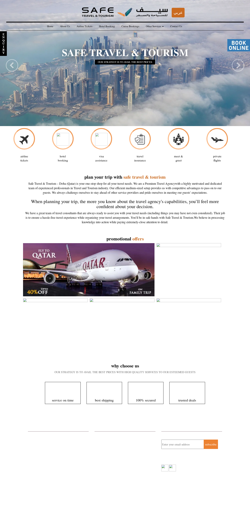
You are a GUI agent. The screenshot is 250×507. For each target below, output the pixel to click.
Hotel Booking (107, 26)
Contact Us (176, 26)
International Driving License (46, 472)
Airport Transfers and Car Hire (46, 461)
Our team (28, 497)
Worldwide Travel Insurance (45, 456)
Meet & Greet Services (41, 466)
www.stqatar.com (112, 469)
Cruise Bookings (130, 26)
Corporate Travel (38, 435)
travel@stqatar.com (114, 465)
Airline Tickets (84, 26)
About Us (65, 26)
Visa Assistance (37, 477)
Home (50, 26)
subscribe (211, 444)
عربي (178, 12)
